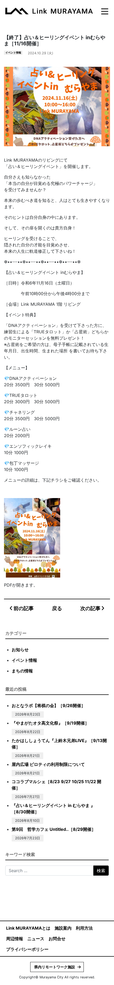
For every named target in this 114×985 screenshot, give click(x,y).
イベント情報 (13, 52)
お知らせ (20, 649)
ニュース (35, 938)
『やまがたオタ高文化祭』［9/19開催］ (50, 723)
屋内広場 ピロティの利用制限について (48, 764)
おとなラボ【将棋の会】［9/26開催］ (48, 705)
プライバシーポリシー (27, 949)
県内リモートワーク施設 (54, 967)
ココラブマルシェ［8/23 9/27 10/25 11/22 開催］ (56, 785)
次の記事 (91, 608)
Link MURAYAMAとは (28, 928)
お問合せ (57, 938)
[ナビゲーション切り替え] (104, 10)
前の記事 (23, 608)
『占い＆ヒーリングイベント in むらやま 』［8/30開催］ (53, 808)
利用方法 (84, 928)
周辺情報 (14, 938)
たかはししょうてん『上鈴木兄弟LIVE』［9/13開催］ (59, 743)
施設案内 (63, 928)
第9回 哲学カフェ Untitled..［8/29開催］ (54, 829)
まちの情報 (22, 670)
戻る (57, 608)
